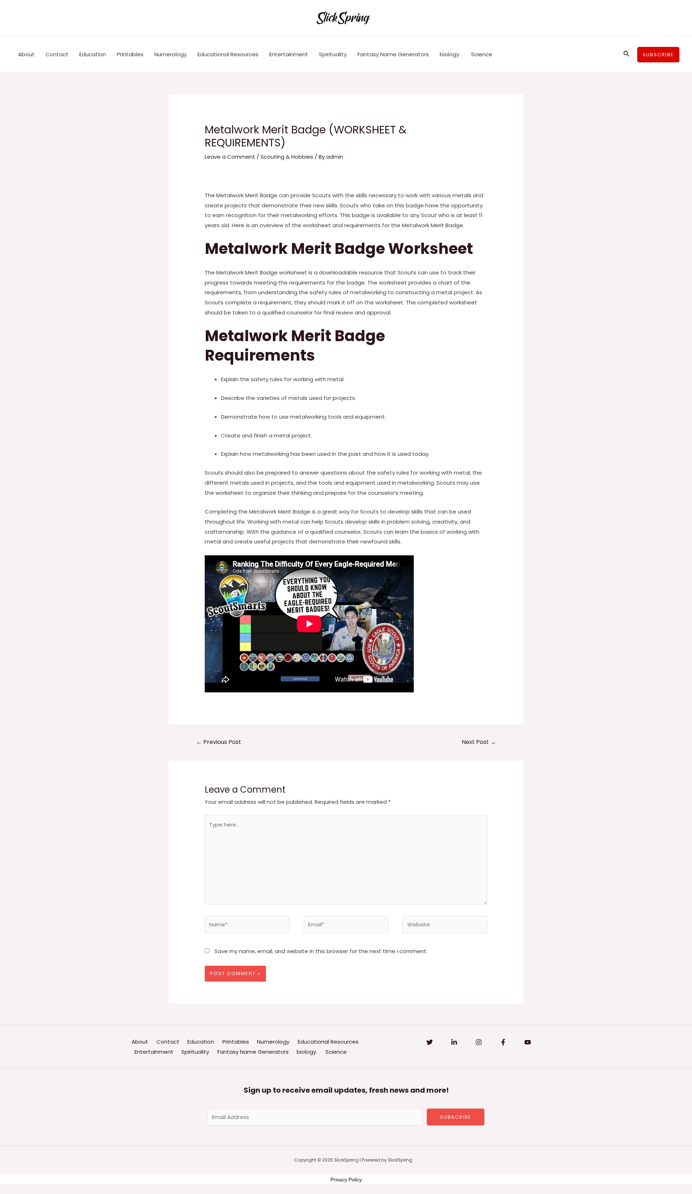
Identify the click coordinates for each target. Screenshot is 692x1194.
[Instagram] (478, 1042)
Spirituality (333, 54)
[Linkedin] (454, 1042)
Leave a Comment (230, 156)
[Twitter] (429, 1042)
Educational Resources (228, 54)
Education (92, 54)
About (26, 54)
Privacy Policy (346, 1179)
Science (481, 54)
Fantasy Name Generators (393, 54)
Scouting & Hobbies (287, 156)
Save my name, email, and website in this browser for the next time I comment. (320, 951)
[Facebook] (503, 1042)
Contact (56, 54)
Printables (130, 54)
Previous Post (218, 742)
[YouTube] (527, 1042)
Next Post (479, 742)
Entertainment (288, 54)
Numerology (170, 54)
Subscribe (455, 1117)
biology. (450, 54)
